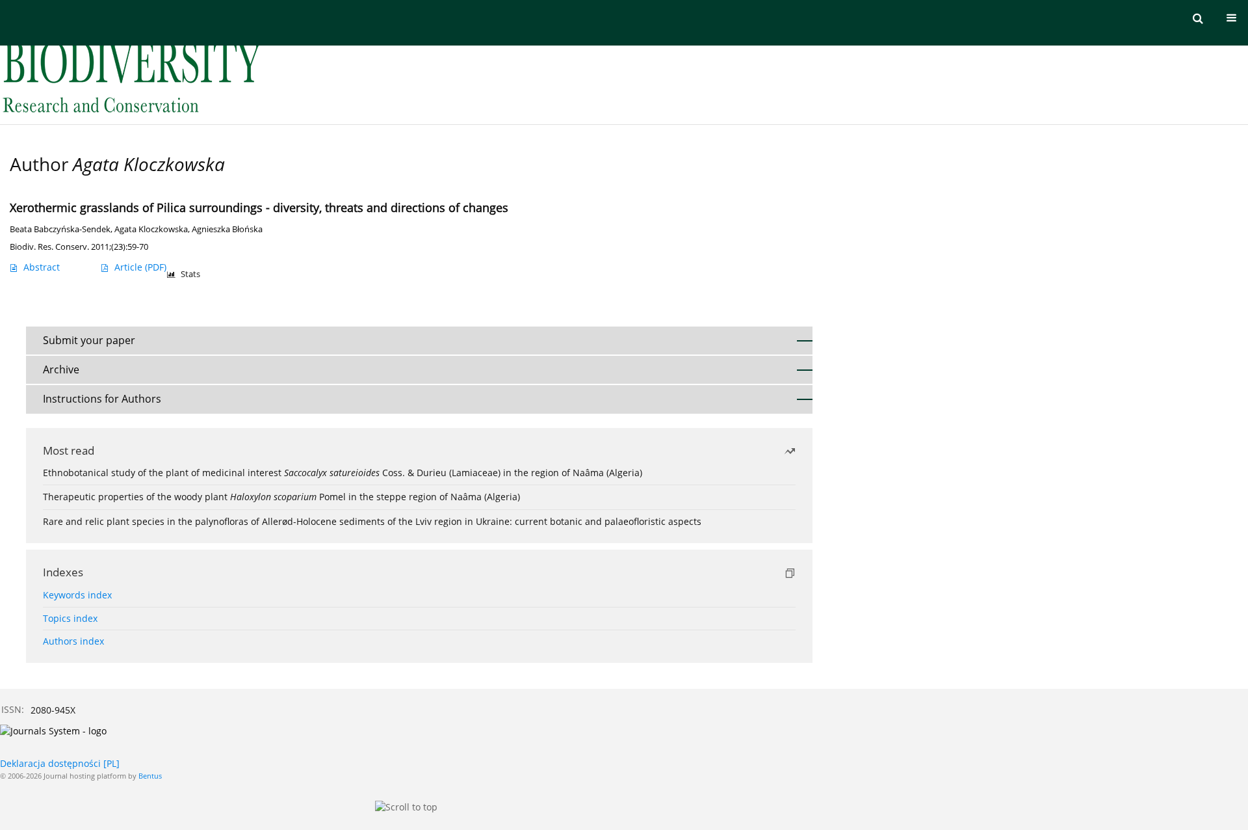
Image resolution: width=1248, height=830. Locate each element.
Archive (61, 369)
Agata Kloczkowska (151, 229)
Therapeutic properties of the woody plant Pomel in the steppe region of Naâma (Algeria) (281, 496)
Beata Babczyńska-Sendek (60, 229)
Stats (190, 274)
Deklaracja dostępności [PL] (60, 763)
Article (140, 267)
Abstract (41, 267)
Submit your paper (89, 340)
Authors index (73, 641)
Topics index (70, 618)
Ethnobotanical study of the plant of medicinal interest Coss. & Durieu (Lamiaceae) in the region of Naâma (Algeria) (342, 472)
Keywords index (77, 595)
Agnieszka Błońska (227, 229)
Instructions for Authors (102, 399)
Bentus (150, 776)
